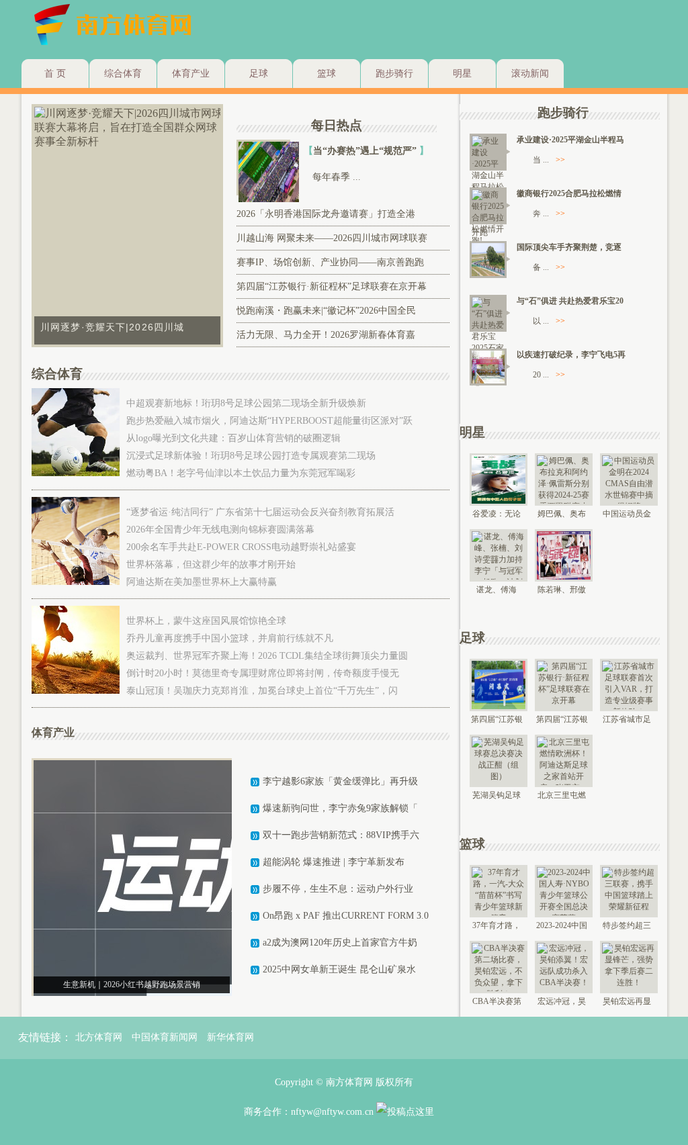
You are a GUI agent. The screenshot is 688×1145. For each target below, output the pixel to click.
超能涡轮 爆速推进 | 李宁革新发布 (333, 862)
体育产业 (191, 73)
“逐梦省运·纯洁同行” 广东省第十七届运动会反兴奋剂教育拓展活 (260, 512)
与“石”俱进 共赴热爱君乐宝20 (570, 301)
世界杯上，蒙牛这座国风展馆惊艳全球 (206, 621)
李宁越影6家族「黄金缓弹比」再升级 (340, 781)
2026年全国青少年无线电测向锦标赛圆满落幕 (220, 529)
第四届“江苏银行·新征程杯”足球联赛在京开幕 (331, 286)
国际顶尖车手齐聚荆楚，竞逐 (569, 247)
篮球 (326, 73)
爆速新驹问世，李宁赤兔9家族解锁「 (340, 808)
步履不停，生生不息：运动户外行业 (338, 889)
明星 (462, 73)
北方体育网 (98, 1037)
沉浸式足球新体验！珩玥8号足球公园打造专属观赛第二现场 (251, 456)
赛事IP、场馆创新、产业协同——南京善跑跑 (330, 262)
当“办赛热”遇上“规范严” (366, 151)
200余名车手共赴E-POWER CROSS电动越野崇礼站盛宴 (241, 547)
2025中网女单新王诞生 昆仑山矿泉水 (339, 969)
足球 (258, 73)
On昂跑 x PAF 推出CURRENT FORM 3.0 (346, 916)
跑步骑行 (394, 73)
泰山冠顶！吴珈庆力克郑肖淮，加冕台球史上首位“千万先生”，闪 (262, 691)
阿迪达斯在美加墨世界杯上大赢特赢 (201, 582)
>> (560, 160)
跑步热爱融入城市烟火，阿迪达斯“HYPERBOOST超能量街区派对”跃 (269, 421)
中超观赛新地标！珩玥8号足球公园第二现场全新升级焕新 (246, 403)
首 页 (55, 73)
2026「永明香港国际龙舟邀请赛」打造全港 (325, 214)
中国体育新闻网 (165, 1037)
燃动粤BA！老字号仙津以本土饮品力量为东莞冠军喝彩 (240, 473)
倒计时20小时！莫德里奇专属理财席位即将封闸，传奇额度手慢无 (262, 673)
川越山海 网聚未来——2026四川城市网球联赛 (331, 238)
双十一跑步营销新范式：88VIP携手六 (341, 835)
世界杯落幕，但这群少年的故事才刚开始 (211, 564)
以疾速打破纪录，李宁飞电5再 (571, 354)
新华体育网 (230, 1037)
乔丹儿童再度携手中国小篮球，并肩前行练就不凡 (229, 638)
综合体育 (123, 73)
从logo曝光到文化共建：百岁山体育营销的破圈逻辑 (233, 438)
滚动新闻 (530, 73)
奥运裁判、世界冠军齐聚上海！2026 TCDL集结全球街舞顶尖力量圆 (267, 656)
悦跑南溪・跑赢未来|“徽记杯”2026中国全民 (326, 311)
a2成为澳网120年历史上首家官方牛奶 (340, 942)
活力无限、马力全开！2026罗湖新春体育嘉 (325, 335)
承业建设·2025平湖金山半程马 (570, 139)
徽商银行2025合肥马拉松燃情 (569, 193)
